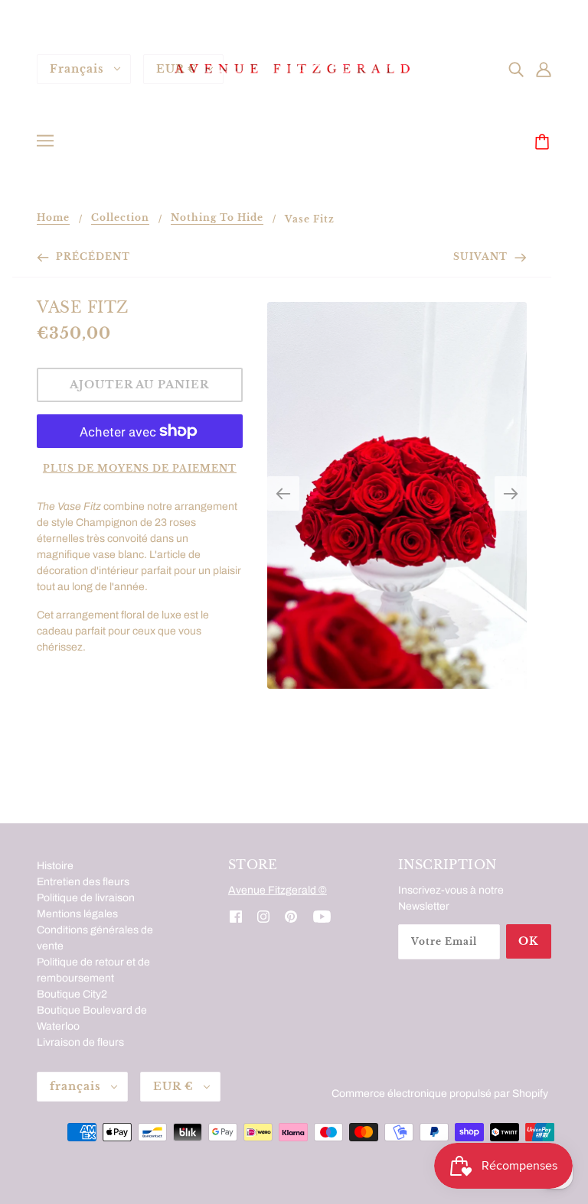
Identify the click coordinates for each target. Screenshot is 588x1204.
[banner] (294, 68)
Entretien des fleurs (83, 882)
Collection (120, 218)
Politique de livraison (86, 898)
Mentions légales (77, 914)
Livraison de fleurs (80, 1042)
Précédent (91, 256)
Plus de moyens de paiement (140, 468)
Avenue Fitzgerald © (277, 890)
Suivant (482, 256)
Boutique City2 (72, 994)
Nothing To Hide (217, 218)
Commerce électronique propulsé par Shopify (440, 1093)
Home (53, 218)
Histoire (55, 865)
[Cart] (544, 143)
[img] (516, 68)
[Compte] (543, 68)
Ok (528, 941)
